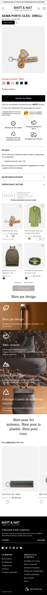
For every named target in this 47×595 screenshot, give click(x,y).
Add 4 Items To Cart (23, 288)
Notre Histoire (7, 559)
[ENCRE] (19, 236)
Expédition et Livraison (32, 561)
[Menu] (3, 8)
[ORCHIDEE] (41, 502)
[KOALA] (7, 236)
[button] (38, 8)
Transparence (7, 565)
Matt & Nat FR (8, 591)
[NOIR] (4, 236)
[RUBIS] (16, 236)
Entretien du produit (12, 177)
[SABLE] (13, 236)
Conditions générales (9, 572)
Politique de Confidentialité (33, 571)
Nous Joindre (29, 578)
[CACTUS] (29, 239)
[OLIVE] (4, 278)
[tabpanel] (23, 49)
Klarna (26, 581)
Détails (5, 150)
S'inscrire (41, 540)
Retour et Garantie (30, 564)
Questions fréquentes (32, 568)
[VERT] (26, 278)
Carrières (5, 569)
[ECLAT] (4, 502)
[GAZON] (10, 236)
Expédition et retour (12, 184)
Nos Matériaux (7, 562)
